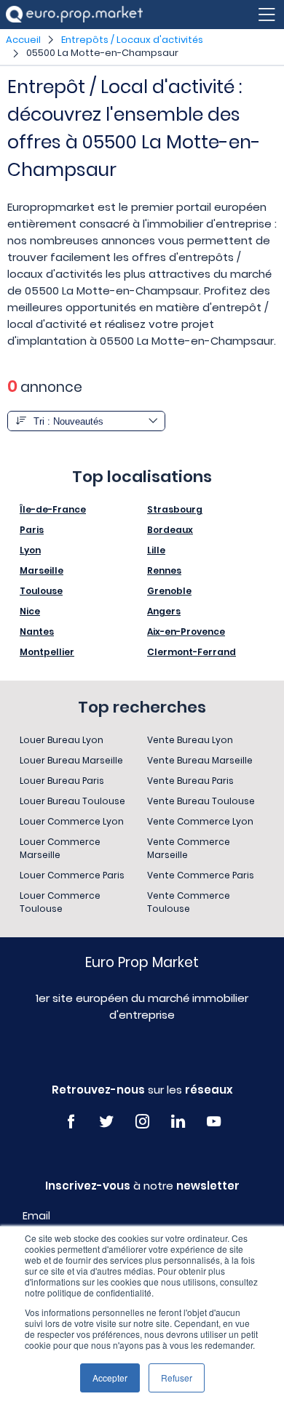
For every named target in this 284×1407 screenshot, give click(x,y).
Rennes (164, 570)
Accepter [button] (109, 1377)
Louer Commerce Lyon (72, 821)
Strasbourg (174, 509)
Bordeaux (170, 530)
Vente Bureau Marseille (200, 760)
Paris (32, 530)
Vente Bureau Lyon (190, 740)
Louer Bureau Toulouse (72, 801)
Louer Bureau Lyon (61, 740)
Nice (30, 611)
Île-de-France (53, 509)
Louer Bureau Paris (62, 780)
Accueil (23, 40)
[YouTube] (213, 1121)
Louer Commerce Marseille (60, 848)
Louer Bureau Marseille (71, 760)
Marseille (41, 570)
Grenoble (169, 591)
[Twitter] (106, 1121)
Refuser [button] (176, 1377)
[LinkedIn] (178, 1121)
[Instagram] (142, 1121)
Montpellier (47, 652)
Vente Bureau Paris (190, 780)
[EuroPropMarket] (74, 14)
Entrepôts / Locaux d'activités (132, 40)
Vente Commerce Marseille (188, 848)
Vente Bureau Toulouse (201, 801)
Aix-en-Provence (186, 631)
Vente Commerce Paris (200, 875)
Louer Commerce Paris (72, 875)
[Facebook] (71, 1121)
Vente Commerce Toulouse (188, 902)
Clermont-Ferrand (191, 652)
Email (36, 1215)
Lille (156, 550)
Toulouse (41, 591)
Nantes (37, 631)
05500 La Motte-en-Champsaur (102, 53)
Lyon (30, 550)
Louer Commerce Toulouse (60, 902)
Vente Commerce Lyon (200, 821)
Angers (164, 611)
